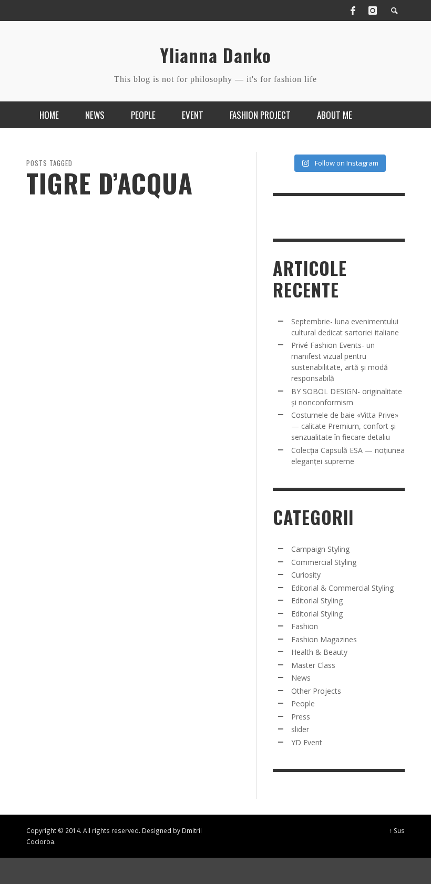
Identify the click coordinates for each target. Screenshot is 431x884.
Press (300, 717)
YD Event (306, 742)
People (303, 703)
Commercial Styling (323, 562)
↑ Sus (397, 830)
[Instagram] (373, 10)
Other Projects (316, 691)
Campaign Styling (320, 549)
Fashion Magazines (324, 639)
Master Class (313, 665)
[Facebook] (353, 10)
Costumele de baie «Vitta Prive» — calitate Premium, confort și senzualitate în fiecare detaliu (344, 426)
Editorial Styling (317, 600)
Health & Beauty (319, 652)
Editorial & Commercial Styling (342, 588)
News (301, 678)
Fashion (304, 626)
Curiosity (306, 575)
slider (300, 729)
